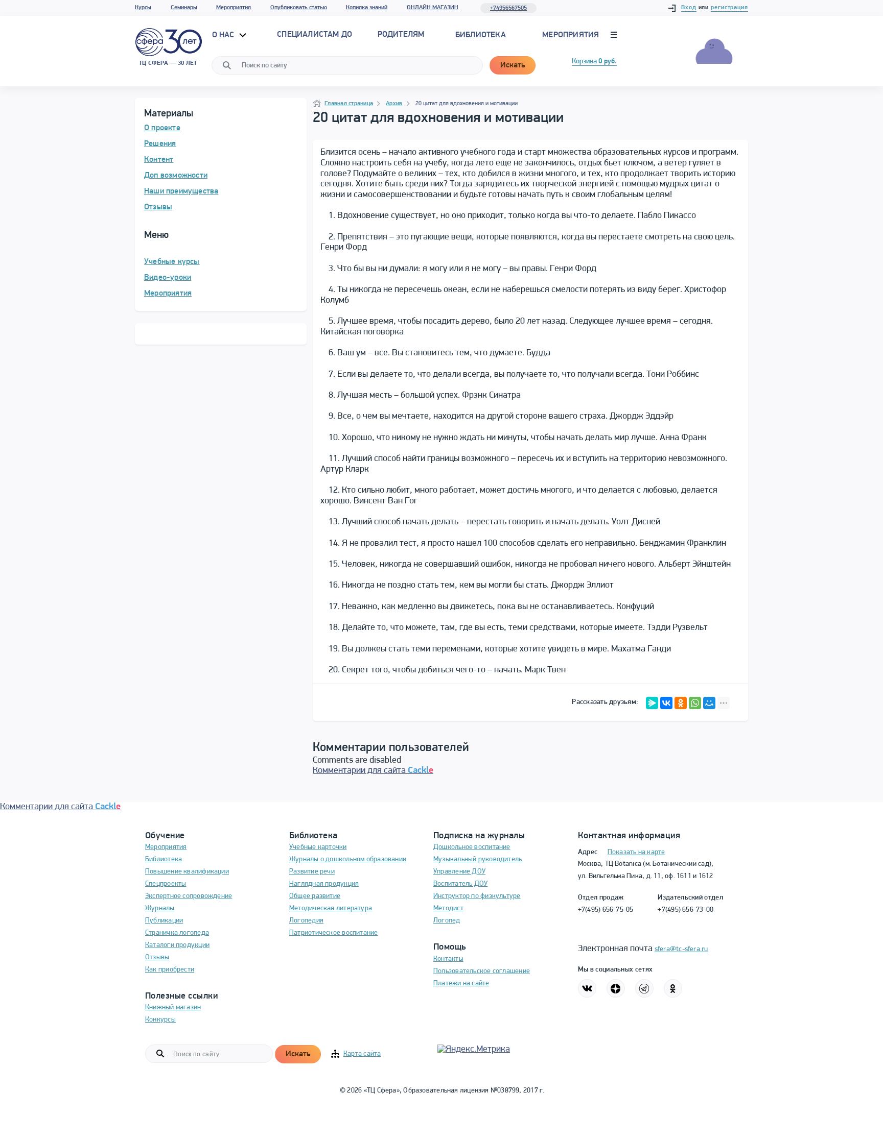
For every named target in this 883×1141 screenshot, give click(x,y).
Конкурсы (160, 1020)
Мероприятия (233, 8)
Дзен (616, 988)
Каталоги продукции (177, 945)
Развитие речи (312, 872)
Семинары (184, 8)
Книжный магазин (173, 1007)
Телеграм (644, 988)
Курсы (143, 8)
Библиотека (480, 35)
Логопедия (306, 921)
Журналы (160, 908)
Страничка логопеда (177, 933)
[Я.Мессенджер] (652, 703)
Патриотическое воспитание (333, 933)
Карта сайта (362, 1054)
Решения (160, 144)
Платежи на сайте (461, 983)
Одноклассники (673, 988)
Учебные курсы (172, 262)
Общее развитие (314, 896)
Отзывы (158, 207)
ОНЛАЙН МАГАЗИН (432, 8)
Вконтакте (587, 988)
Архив (394, 104)
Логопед (446, 921)
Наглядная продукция (324, 884)
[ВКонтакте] (666, 703)
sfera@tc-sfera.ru (681, 949)
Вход (688, 8)
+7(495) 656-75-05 (606, 910)
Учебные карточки (318, 847)
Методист (448, 908)
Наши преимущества (181, 191)
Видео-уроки (167, 278)
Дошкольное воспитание (471, 847)
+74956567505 (508, 8)
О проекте (162, 128)
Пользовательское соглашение (481, 971)
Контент (158, 160)
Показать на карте (636, 852)
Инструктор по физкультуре (477, 896)
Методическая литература (330, 908)
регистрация (729, 8)
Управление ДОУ (459, 872)
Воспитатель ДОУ (460, 884)
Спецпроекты (165, 884)
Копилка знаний (366, 8)
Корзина (594, 61)
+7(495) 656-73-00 (685, 910)
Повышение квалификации (187, 872)
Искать (512, 65)
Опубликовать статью (298, 8)
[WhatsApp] (695, 703)
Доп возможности (175, 176)
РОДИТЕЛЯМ (401, 35)
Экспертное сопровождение (188, 896)
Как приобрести (169, 970)
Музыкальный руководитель (477, 859)
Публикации (164, 921)
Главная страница (348, 104)
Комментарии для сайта (373, 770)
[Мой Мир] (709, 703)
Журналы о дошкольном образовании (347, 859)
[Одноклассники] (681, 703)
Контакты (448, 959)
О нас (224, 35)
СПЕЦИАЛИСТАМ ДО (314, 35)
